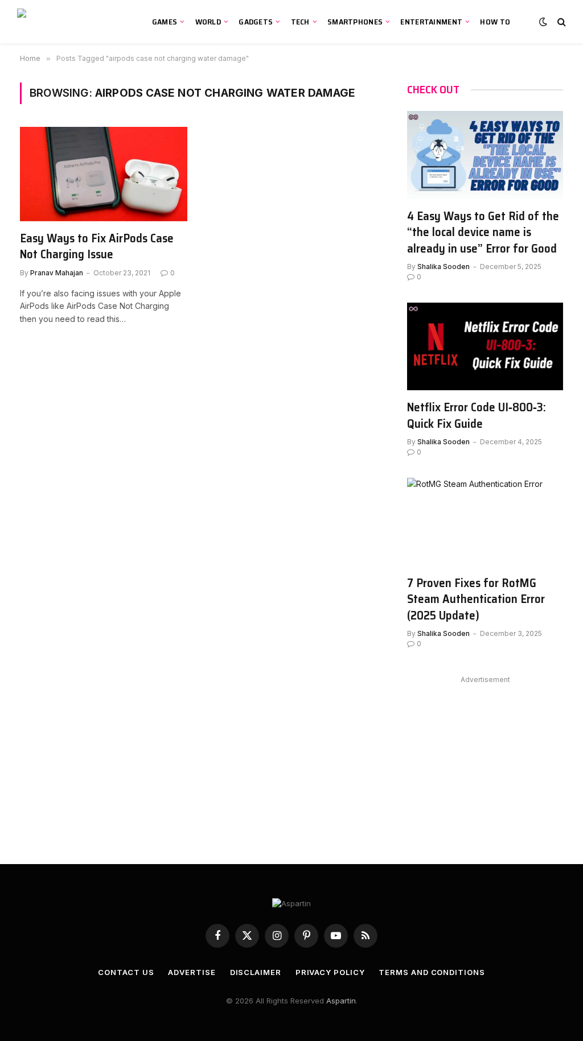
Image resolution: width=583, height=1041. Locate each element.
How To (495, 21)
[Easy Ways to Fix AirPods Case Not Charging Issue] (103, 174)
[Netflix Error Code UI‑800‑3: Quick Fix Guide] (485, 346)
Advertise (191, 972)
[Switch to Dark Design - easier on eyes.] (543, 21)
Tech (300, 21)
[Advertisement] (485, 758)
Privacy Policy (330, 972)
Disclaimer (255, 972)
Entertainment (431, 21)
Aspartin (341, 1000)
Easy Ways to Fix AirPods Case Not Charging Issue (97, 246)
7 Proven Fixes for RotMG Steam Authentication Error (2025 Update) (476, 599)
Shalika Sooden (443, 266)
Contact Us (126, 972)
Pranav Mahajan (56, 272)
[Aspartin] (71, 21)
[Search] (560, 22)
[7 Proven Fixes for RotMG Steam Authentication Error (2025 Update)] (485, 521)
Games (164, 21)
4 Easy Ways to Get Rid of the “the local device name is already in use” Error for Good (483, 232)
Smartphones (355, 21)
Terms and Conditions (432, 972)
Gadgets (256, 21)
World (208, 21)
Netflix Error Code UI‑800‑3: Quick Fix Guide (476, 415)
